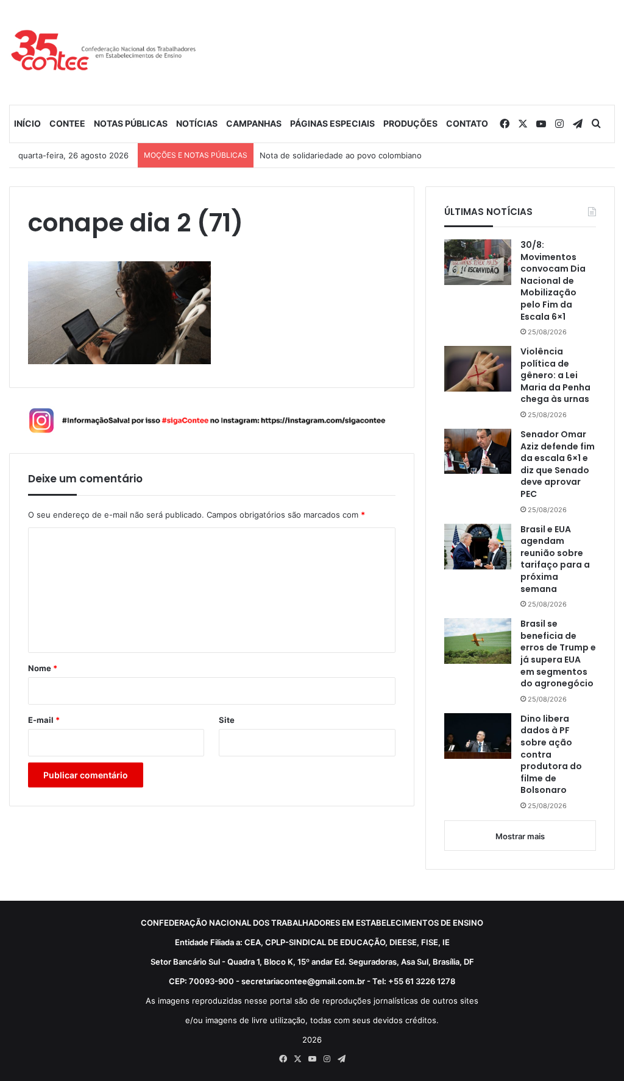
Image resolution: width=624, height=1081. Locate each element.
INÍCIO (27, 123)
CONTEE (67, 123)
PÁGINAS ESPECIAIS (332, 123)
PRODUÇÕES (410, 123)
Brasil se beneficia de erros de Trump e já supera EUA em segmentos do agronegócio (558, 653)
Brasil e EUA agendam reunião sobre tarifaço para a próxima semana (555, 559)
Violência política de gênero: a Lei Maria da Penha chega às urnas (555, 375)
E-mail (44, 720)
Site (227, 720)
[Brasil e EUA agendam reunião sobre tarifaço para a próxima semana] (477, 546)
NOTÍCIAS (197, 123)
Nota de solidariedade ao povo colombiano (341, 155)
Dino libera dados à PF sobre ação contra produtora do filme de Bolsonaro (551, 755)
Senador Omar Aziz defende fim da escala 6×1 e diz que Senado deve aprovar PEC (557, 464)
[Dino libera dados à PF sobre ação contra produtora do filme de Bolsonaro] (477, 736)
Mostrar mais (520, 836)
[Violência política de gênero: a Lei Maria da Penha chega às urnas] (477, 369)
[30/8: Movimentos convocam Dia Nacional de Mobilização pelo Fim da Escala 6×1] (477, 262)
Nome (42, 668)
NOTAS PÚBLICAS (131, 123)
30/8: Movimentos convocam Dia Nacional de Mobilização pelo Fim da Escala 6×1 (553, 281)
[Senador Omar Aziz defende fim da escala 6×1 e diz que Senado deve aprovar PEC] (477, 451)
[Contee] (104, 52)
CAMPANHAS (254, 123)
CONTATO (467, 123)
